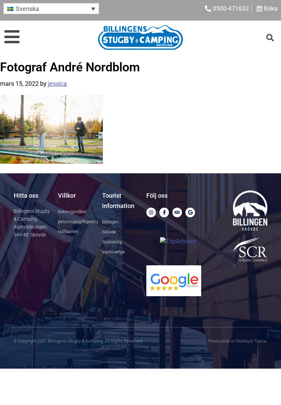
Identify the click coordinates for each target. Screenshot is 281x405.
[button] (51, 8)
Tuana (260, 341)
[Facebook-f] (164, 212)
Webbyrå (244, 341)
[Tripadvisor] (177, 212)
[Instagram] (151, 212)
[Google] (190, 212)
